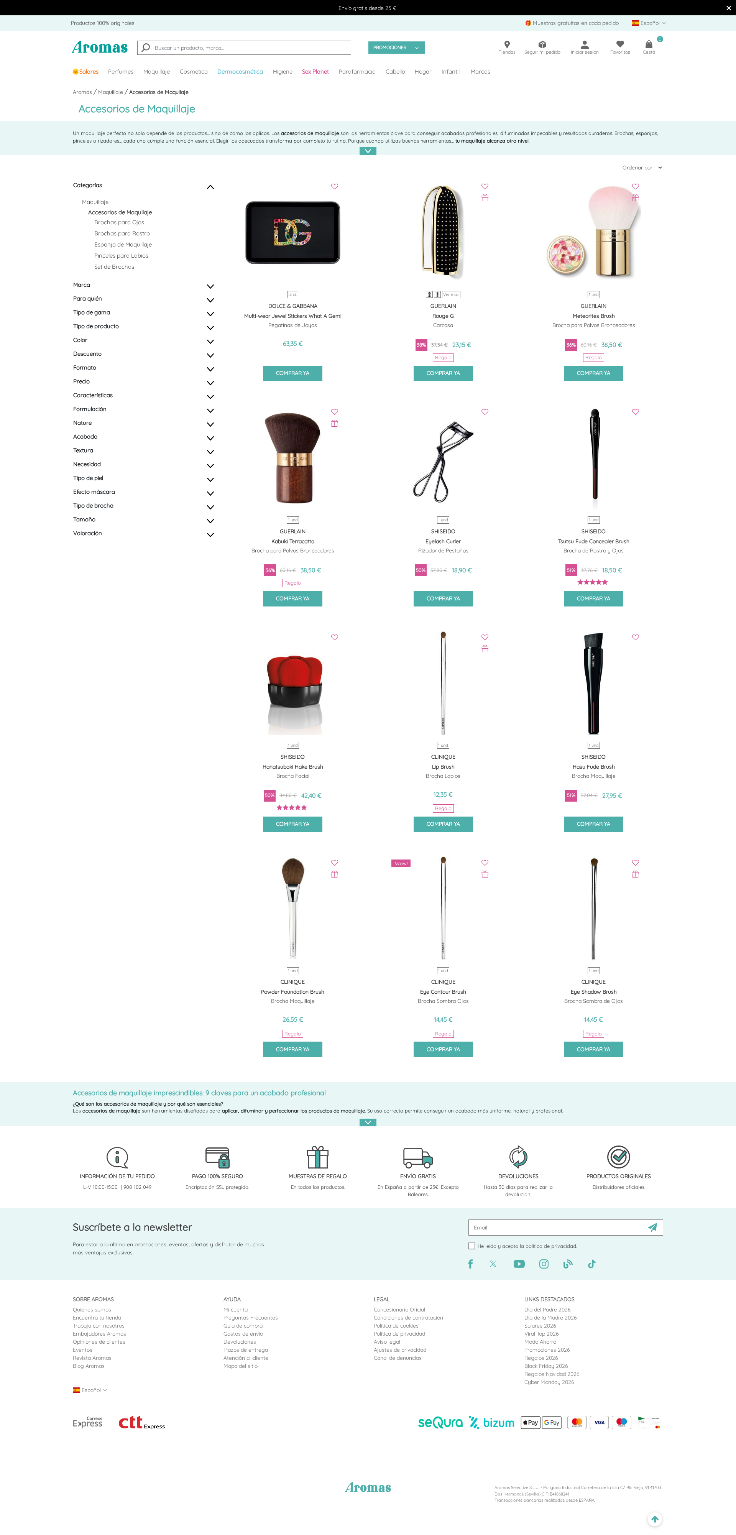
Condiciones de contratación (408, 1317)
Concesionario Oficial (399, 1309)
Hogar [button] (423, 71)
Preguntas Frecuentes (250, 1317)
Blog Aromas (89, 1365)
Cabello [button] (395, 71)
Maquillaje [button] (156, 71)
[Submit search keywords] (145, 49)
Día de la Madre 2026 (550, 1317)
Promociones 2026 (547, 1349)
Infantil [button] (451, 71)
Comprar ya (292, 373)
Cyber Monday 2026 (549, 1382)
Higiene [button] (282, 71)
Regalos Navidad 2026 (552, 1374)
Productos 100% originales (103, 23)
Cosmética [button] (194, 71)
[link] (85, 71)
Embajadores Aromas (99, 1333)
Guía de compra (243, 1325)
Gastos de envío (243, 1333)
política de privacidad (551, 1246)
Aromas (83, 92)
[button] (315, 71)
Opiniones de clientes (99, 1341)
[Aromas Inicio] (100, 51)
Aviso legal (387, 1341)
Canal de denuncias (398, 1357)
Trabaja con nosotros (99, 1325)
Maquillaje (111, 92)
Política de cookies (396, 1325)
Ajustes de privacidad (400, 1349)
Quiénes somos (92, 1309)
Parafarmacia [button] (357, 71)
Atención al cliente (245, 1357)
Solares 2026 (540, 1325)
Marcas (480, 71)
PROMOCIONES (389, 47)
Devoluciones (239, 1341)
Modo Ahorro (540, 1341)
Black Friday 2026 (546, 1365)
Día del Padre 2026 (547, 1309)
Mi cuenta (235, 1309)
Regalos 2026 (541, 1357)
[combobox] (244, 48)
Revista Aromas (92, 1357)
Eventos (82, 1349)
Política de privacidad (399, 1333)
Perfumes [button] (120, 71)
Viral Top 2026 (541, 1333)
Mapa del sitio (240, 1365)
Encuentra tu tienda (97, 1317)
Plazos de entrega (245, 1349)
